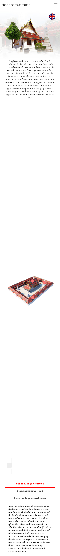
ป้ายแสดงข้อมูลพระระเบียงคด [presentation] (30, 498)
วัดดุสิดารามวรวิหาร (16, 4)
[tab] (30, 484)
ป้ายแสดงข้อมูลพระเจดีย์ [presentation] (30, 490)
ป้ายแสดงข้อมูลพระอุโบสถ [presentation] (30, 483)
